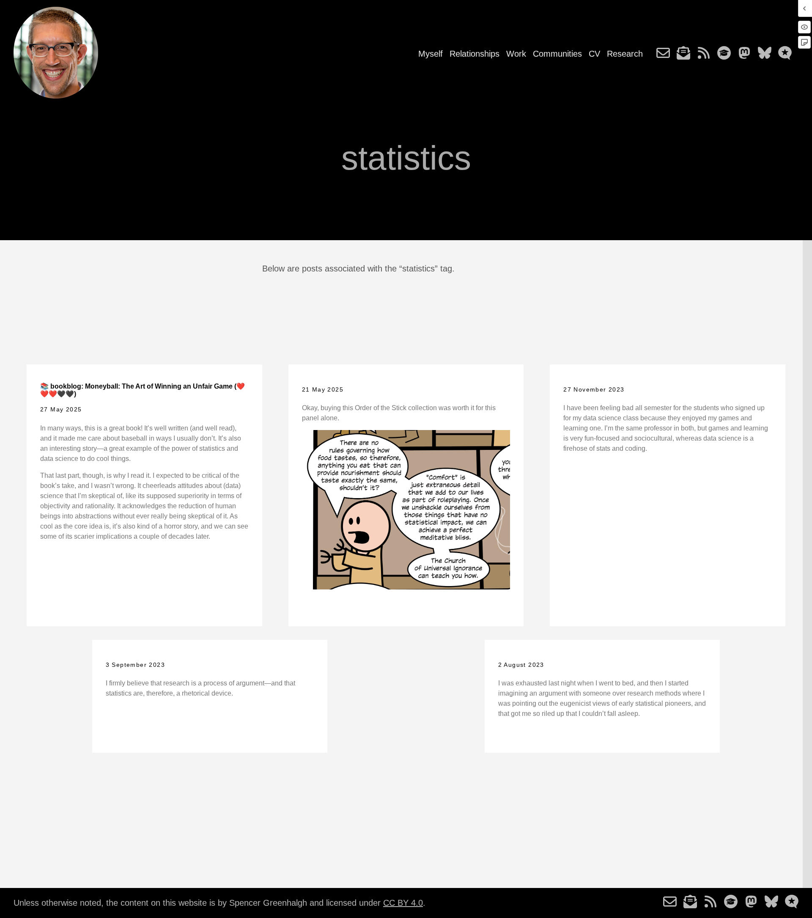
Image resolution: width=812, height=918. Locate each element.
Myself (430, 53)
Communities (557, 53)
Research (625, 53)
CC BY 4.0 (403, 902)
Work (516, 53)
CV (594, 53)
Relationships (474, 53)
